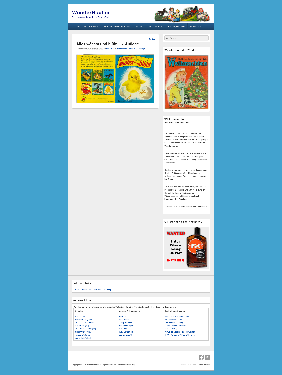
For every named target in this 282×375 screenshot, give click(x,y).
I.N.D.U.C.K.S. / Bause (84, 322)
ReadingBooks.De (176, 26)
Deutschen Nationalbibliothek (177, 316)
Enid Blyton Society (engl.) (86, 328)
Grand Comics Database (175, 325)
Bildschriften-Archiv (83, 331)
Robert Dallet (124, 328)
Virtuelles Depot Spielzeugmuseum (180, 331)
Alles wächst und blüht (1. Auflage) (131, 48)
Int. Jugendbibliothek (174, 319)
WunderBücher (91, 12)
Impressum (86, 289)
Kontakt (76, 289)
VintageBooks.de (155, 26)
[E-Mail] (207, 357)
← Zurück (151, 39)
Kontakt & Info (196, 26)
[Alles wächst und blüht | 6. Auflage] (115, 102)
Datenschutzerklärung (102, 289)
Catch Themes (204, 364)
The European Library (174, 322)
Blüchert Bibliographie (84, 319)
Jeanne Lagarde (126, 334)
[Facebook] (201, 357)
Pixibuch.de (80, 316)
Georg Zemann (125, 322)
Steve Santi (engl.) (82, 325)
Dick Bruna (124, 319)
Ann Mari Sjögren (126, 325)
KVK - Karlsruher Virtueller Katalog (180, 334)
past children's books (84, 337)
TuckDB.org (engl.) (82, 334)
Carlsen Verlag (171, 328)
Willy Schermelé (126, 331)
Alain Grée (123, 316)
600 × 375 (110, 48)
